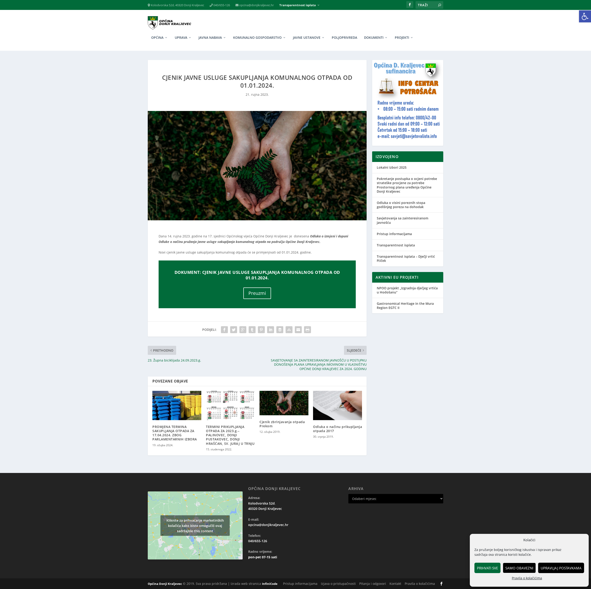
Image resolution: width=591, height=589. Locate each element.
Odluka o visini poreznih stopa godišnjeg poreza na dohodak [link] (401, 204)
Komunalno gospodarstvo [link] (257, 38)
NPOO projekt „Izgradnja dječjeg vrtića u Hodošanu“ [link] (407, 290)
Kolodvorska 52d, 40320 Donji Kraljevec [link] (177, 5)
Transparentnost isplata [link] (297, 5)
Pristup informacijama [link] (394, 234)
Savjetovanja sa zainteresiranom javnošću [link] (402, 220)
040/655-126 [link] (221, 5)
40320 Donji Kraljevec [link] (265, 508)
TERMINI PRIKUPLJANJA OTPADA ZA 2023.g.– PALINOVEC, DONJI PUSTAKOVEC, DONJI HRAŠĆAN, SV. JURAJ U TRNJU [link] (230, 435)
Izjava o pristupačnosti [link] (338, 583)
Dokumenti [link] (373, 38)
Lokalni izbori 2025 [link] (392, 167)
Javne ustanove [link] (306, 38)
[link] (585, 16)
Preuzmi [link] (257, 293)
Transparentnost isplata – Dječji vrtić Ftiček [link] (406, 258)
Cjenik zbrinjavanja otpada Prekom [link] (282, 424)
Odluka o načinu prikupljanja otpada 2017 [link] (337, 429)
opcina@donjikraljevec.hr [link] (256, 5)
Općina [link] (157, 38)
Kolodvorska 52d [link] (261, 503)
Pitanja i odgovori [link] (372, 583)
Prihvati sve (487, 568)
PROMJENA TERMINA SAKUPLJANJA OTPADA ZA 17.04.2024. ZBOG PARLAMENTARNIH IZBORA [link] (174, 433)
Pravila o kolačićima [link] (527, 578)
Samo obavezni (519, 568)
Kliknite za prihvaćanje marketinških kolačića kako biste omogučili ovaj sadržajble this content (195, 525)
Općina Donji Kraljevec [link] (165, 584)
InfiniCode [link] (269, 584)
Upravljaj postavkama (561, 568)
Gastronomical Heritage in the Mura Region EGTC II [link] (405, 305)
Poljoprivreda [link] (344, 38)
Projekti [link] (402, 38)
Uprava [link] (181, 38)
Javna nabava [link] (210, 38)
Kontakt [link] (395, 583)
